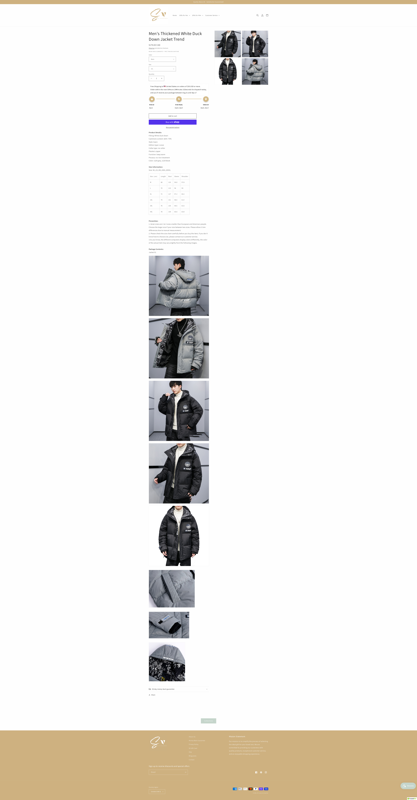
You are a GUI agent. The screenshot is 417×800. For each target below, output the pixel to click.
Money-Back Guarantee (197, 740)
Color (150, 55)
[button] (184, 15)
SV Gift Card (193, 748)
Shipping (151, 48)
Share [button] (153, 695)
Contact (191, 760)
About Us (192, 737)
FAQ (190, 752)
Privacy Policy (193, 744)
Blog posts (192, 756)
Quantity (151, 74)
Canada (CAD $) (156, 791)
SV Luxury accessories (262, 793)
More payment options (172, 127)
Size (150, 64)
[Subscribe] (185, 772)
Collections (208, 721)
